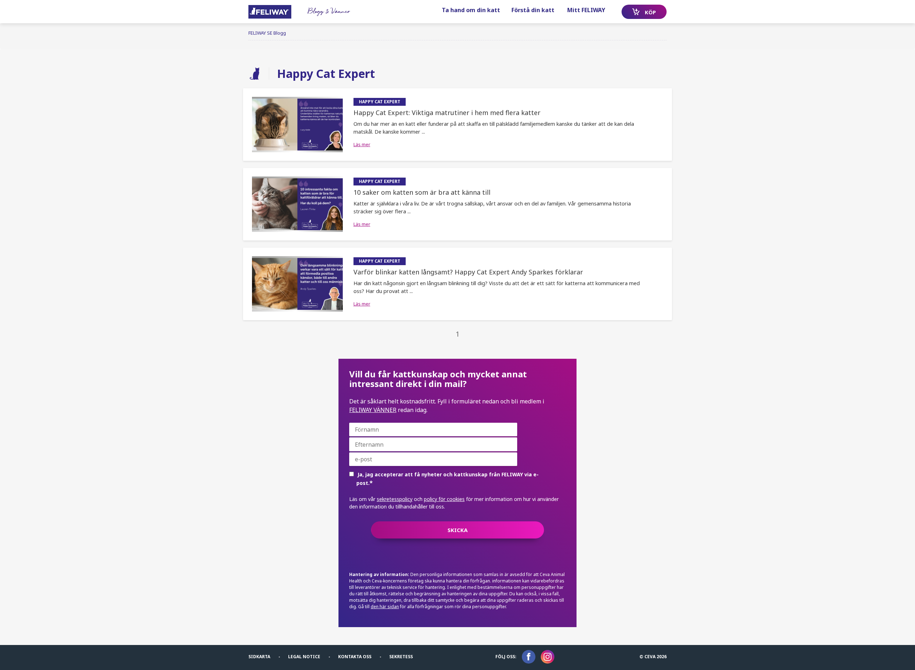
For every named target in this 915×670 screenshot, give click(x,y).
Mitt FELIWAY (586, 10)
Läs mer (361, 144)
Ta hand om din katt (471, 10)
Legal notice (304, 657)
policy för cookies (444, 499)
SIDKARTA (259, 657)
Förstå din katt (532, 10)
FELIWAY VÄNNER (372, 410)
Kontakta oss (354, 657)
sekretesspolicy (394, 499)
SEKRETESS (401, 657)
